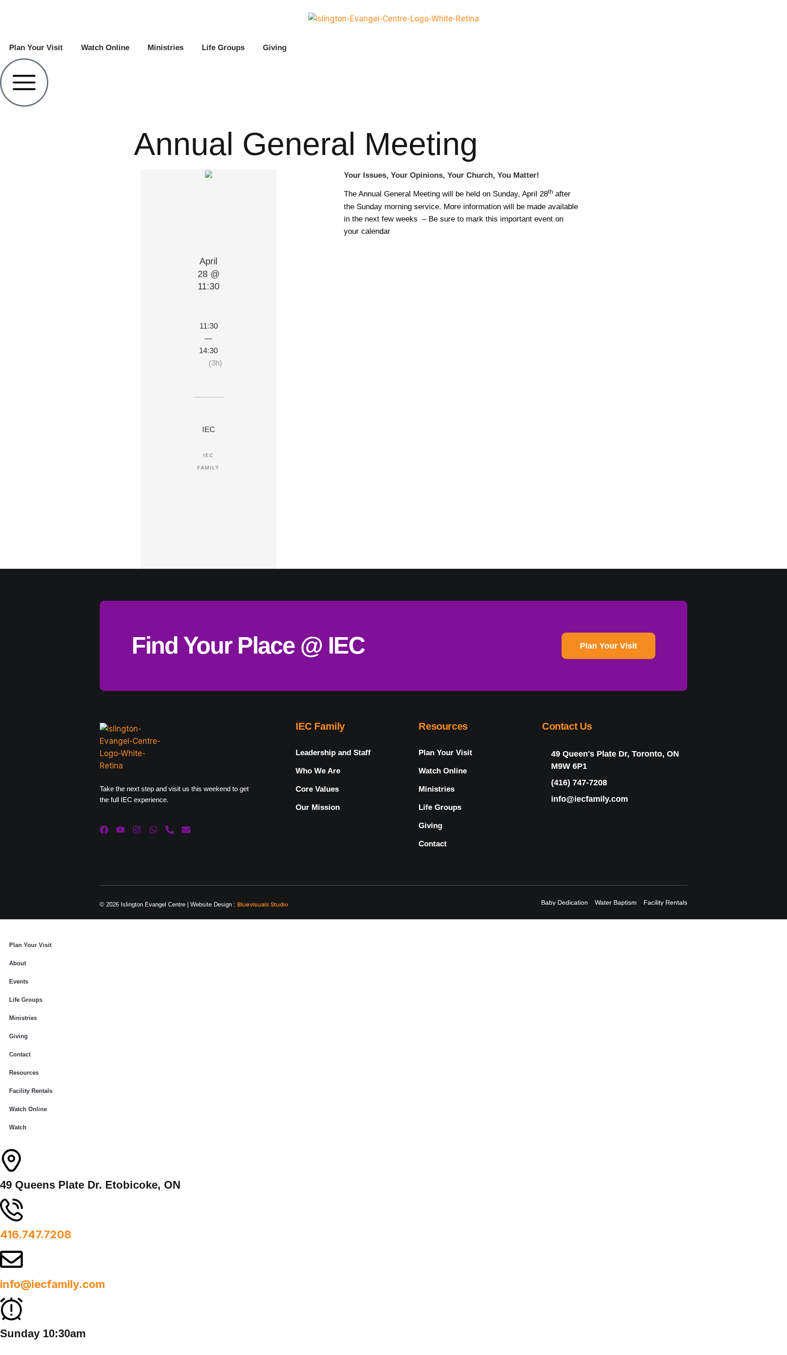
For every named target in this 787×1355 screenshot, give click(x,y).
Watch (17, 1127)
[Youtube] (120, 829)
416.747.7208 (36, 1234)
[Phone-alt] (169, 829)
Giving (274, 47)
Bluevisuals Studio (262, 904)
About (17, 963)
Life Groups (223, 47)
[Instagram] (137, 829)
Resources (24, 1072)
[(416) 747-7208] (614, 783)
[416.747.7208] (11, 1210)
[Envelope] (186, 829)
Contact (433, 844)
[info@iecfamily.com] (614, 799)
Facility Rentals (30, 1090)
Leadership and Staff (333, 752)
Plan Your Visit (36, 47)
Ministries (166, 47)
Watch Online (105, 47)
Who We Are (318, 771)
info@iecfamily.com (52, 1284)
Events (18, 981)
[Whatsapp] (153, 829)
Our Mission (318, 807)
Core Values (317, 789)
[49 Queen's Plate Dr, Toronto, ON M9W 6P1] (614, 760)
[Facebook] (104, 829)
